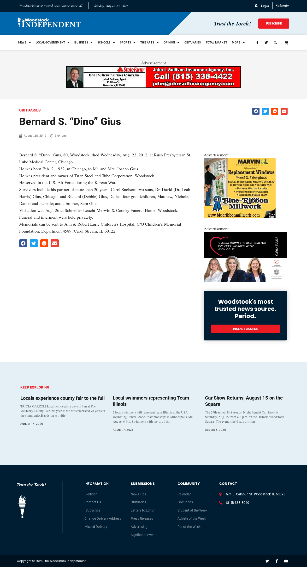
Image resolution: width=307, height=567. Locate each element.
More (236, 42)
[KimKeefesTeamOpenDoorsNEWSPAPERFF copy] (245, 280)
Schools (103, 42)
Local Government (50, 42)
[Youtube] (286, 561)
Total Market (216, 42)
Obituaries (192, 42)
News (22, 42)
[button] (255, 111)
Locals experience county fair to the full (62, 398)
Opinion (169, 42)
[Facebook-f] (276, 561)
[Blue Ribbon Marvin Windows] (240, 217)
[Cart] (286, 42)
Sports (125, 42)
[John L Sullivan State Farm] (153, 86)
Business (81, 42)
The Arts (147, 42)
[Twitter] (267, 561)
